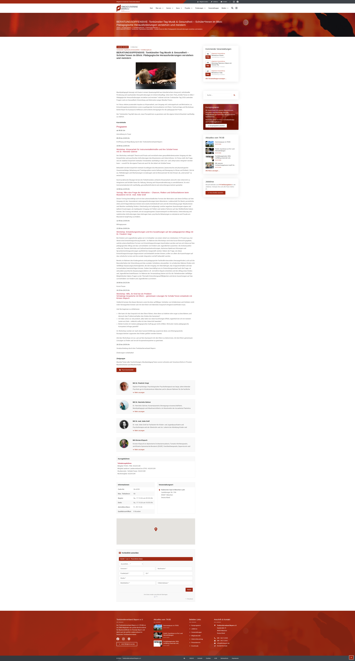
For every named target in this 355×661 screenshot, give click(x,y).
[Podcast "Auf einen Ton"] (129, 639)
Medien (224, 8)
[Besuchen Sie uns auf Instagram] (234, 2)
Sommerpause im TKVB (222, 142)
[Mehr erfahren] (210, 144)
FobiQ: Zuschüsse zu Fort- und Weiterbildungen (224, 150)
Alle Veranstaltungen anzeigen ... (216, 78)
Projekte (187, 8)
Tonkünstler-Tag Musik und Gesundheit (127, 50)
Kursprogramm (126, 27)
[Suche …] (219, 95)
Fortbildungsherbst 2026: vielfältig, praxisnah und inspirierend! (223, 157)
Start (151, 8)
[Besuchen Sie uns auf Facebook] (238, 2)
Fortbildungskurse (138, 27)
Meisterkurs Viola (217, 72)
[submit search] (234, 95)
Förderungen (199, 8)
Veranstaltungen (213, 8)
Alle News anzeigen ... (213, 171)
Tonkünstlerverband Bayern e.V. (131, 658)
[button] (139, 392)
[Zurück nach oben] (351, 657)
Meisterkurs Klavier (218, 55)
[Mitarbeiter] (185, 658)
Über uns (158, 8)
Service (168, 8)
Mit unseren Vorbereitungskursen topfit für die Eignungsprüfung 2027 (224, 164)
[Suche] (232, 8)
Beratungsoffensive (152, 27)
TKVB (118, 27)
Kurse (178, 8)
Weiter (189, 590)
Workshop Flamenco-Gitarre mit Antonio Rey (221, 64)
